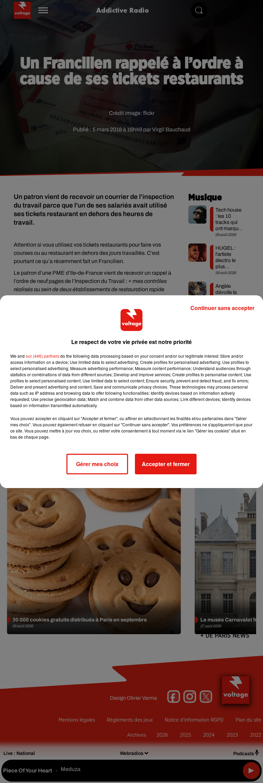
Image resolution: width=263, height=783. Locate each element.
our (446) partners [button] (42, 356)
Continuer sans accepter (222, 308)
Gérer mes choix (97, 464)
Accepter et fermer (166, 464)
